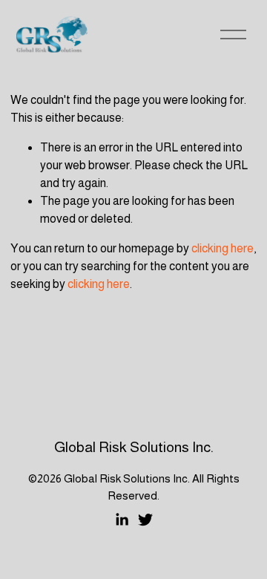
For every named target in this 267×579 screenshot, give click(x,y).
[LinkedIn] (121, 519)
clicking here (222, 248)
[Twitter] (145, 519)
